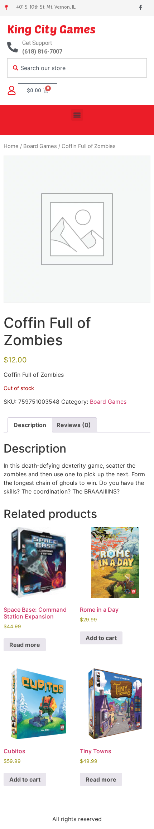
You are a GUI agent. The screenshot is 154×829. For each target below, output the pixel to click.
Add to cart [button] (101, 638)
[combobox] (77, 68)
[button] (77, 115)
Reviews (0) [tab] (74, 425)
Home (11, 146)
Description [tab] (30, 425)
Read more (24, 644)
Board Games (40, 146)
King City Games (51, 29)
